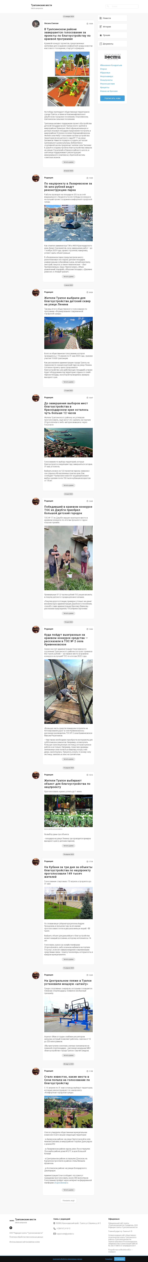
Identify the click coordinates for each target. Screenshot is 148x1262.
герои (104, 69)
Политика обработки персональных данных (26, 1237)
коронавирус (107, 76)
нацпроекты (107, 80)
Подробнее (108, 1259)
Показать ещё (68, 1200)
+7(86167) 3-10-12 (63, 1228)
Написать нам (112, 98)
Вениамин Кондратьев (111, 65)
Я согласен (119, 1259)
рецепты (105, 87)
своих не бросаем (109, 91)
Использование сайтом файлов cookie (24, 1242)
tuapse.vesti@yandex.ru (65, 1234)
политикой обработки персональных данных (67, 1259)
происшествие (108, 83)
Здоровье (105, 72)
